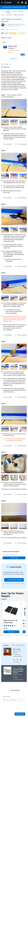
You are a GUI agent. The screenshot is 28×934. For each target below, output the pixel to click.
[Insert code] (10, 700)
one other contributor (19, 24)
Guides (8, 11)
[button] (18, 2)
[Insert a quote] (15, 700)
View (22, 55)
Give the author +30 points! (15, 580)
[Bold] (4, 700)
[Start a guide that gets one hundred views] (20, 660)
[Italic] (7, 700)
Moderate (13, 33)
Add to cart (11, 632)
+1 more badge (16, 662)
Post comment (20, 714)
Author (6, 645)
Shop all (4, 599)
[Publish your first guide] (14, 660)
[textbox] (14, 706)
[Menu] (2, 2)
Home (2, 15)
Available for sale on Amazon (14, 51)
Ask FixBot (9, 144)
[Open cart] (22, 2)
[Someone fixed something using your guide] (17, 660)
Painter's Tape (12, 46)
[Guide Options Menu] (26, 11)
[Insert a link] (12, 700)
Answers (15, 11)
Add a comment (14, 550)
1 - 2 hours (5, 33)
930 (4, 29)
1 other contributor (19, 645)
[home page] (7, 3)
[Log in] (25, 2)
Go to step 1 (5, 64)
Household (9, 15)
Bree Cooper (8, 24)
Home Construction (19, 15)
